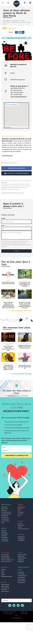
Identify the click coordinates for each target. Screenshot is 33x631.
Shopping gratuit (21, 536)
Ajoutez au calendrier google (18, 173)
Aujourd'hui (3, 530)
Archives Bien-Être (21, 577)
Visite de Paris (21, 512)
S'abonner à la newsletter (16, 455)
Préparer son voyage (22, 554)
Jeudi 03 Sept (4, 535)
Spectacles (20, 508)
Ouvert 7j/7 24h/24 (5, 591)
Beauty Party (4, 510)
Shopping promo (21, 538)
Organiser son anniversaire (23, 528)
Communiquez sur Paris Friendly (9, 612)
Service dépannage (5, 587)
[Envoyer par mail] (23, 32)
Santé (2, 571)
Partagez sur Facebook (16, 168)
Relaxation (3, 569)
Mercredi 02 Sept (4, 534)
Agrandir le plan (7, 127)
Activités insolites (24, 343)
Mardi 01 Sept (4, 532)
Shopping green (21, 540)
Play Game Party (4, 508)
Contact (3, 522)
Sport (22, 20)
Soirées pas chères (8, 363)
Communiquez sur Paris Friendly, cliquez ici (12, 193)
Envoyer (16, 251)
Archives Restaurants (22, 575)
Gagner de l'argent (5, 586)
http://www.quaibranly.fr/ (19, 97)
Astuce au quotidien (5, 584)
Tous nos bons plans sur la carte (17, 396)
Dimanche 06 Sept (5, 541)
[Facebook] (16, 32)
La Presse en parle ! (24, 612)
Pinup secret (16, 620)
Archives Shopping (21, 580)
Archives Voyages (21, 579)
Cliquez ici (4, 182)
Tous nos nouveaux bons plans (22, 373)
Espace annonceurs (5, 520)
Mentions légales (24, 613)
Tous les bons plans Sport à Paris (21, 310)
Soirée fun (20, 527)
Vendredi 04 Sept (4, 537)
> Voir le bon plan (7, 156)
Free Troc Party (4, 507)
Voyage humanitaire (22, 558)
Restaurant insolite (5, 556)
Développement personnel (6, 576)
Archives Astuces (21, 582)
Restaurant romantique (6, 561)
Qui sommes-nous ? (9, 613)
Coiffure (2, 574)
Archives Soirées (21, 573)
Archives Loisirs (21, 572)
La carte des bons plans (6, 512)
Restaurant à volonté (5, 558)
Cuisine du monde (5, 554)
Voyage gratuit (21, 561)
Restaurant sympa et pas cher (7, 559)
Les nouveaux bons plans (6, 514)
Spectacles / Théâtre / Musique (8, 344)
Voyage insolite (21, 559)
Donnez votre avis (12, 28)
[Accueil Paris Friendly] (16, 3)
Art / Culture (20, 514)
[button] (8, 3)
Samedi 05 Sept (4, 539)
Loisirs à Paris (15, 20)
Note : (2, 225)
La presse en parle (5, 519)
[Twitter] (19, 32)
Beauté (2, 573)
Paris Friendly (6, 20)
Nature (19, 515)
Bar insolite (20, 523)
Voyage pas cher (21, 556)
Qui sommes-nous (5, 517)
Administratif (4, 589)
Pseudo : (3, 218)
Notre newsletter (4, 515)
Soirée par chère (21, 525)
